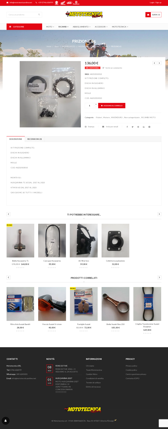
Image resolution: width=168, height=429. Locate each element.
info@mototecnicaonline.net (24, 378)
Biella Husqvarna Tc (20, 261)
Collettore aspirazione (115, 261)
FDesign (110, 421)
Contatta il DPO (133, 378)
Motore (96, 46)
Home (49, 46)
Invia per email (111, 126)
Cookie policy (131, 370)
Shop (57, 46)
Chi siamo (90, 366)
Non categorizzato (132, 117)
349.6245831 (22, 374)
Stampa (91, 126)
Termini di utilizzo (93, 382)
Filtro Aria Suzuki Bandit (20, 324)
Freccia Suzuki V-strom (52, 324)
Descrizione (15, 139)
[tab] (16, 139)
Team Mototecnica (94, 370)
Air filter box (83, 261)
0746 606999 (16, 370)
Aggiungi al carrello (113, 106)
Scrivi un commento (114, 68)
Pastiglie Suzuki (83, 324)
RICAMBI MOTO (68, 46)
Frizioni (105, 46)
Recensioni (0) (34, 139)
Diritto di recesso (93, 387)
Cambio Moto (91, 374)
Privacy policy (131, 366)
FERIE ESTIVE (62, 366)
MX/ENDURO (83, 46)
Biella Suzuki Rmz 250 (115, 324)
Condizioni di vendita (95, 378)
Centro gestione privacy (136, 374)
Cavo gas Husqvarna (52, 261)
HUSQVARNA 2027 (64, 378)
